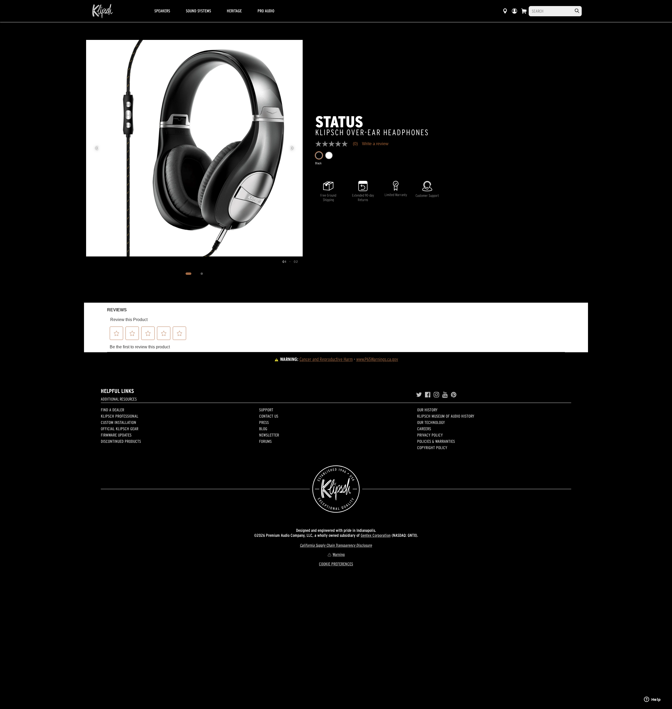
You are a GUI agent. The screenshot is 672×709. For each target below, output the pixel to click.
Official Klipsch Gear (119, 428)
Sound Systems (198, 10)
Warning (339, 554)
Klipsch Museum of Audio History (445, 416)
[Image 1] (188, 274)
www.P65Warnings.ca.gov (377, 359)
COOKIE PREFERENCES (336, 563)
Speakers (162, 10)
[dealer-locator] (505, 11)
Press (264, 422)
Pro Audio (266, 10)
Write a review (375, 144)
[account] (514, 11)
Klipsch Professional (119, 416)
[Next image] (292, 148)
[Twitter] (419, 395)
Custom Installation (118, 422)
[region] (194, 148)
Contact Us (268, 416)
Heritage (234, 10)
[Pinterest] (453, 395)
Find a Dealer (112, 409)
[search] (577, 10)
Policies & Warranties (436, 441)
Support (266, 409)
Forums (265, 441)
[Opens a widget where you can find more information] (652, 699)
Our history (427, 409)
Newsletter (269, 435)
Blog (263, 428)
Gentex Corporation (376, 535)
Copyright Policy (432, 447)
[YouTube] (445, 395)
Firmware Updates (116, 435)
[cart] (524, 11)
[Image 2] (202, 274)
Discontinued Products (121, 441)
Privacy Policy (430, 435)
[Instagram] (436, 395)
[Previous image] (96, 148)
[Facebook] (427, 395)
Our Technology (431, 422)
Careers (424, 428)
